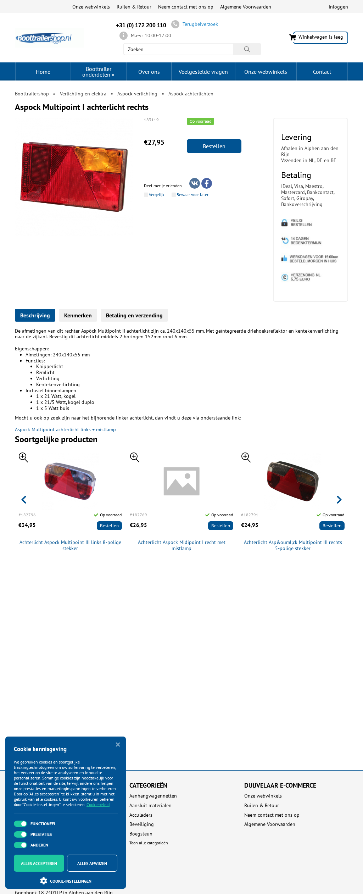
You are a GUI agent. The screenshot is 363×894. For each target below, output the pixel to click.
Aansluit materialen (150, 806)
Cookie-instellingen (70, 881)
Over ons (149, 71)
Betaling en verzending (134, 315)
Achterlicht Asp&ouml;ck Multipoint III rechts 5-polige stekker (293, 545)
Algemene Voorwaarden (245, 7)
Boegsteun (140, 834)
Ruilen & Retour (134, 7)
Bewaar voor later (192, 194)
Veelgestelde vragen (203, 71)
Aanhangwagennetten (153, 796)
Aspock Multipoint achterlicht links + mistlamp (65, 429)
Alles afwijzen (92, 863)
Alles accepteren (39, 863)
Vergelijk (156, 194)
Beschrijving (35, 315)
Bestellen (214, 146)
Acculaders (140, 815)
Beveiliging (141, 824)
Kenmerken (78, 315)
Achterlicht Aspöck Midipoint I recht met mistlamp (181, 545)
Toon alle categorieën (148, 842)
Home (43, 71)
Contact (322, 71)
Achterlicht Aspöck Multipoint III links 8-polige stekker (70, 545)
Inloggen (338, 7)
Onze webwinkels (91, 7)
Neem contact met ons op (185, 7)
